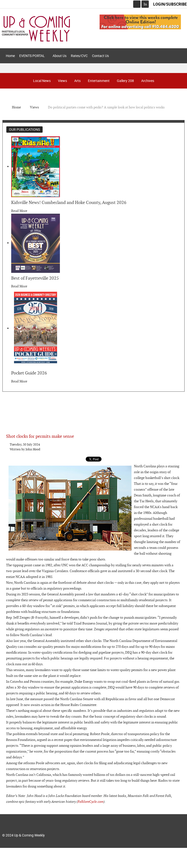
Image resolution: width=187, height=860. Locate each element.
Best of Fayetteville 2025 (35, 278)
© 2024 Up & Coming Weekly (23, 835)
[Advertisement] (93, 409)
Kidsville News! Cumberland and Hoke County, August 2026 (68, 202)
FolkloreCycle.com (90, 801)
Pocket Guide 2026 (29, 373)
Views (62, 80)
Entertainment (99, 80)
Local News (42, 80)
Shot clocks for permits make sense (40, 436)
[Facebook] (136, 4)
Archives (147, 80)
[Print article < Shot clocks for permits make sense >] (174, 444)
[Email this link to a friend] (179, 444)
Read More (19, 211)
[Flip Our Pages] (140, 21)
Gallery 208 (125, 80)
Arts (77, 80)
